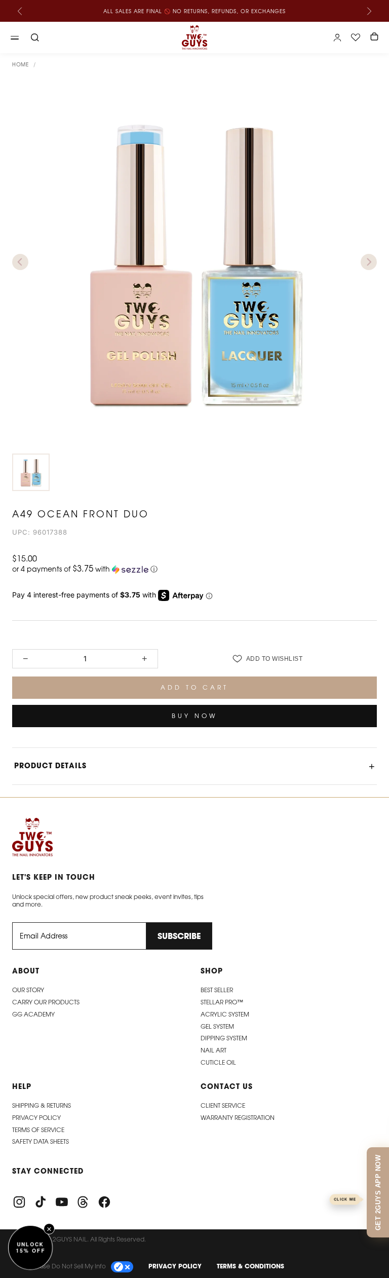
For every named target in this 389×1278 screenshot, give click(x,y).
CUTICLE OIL (218, 1062)
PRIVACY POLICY (175, 1266)
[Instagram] (19, 1202)
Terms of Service (38, 1130)
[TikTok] (40, 1202)
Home (20, 64)
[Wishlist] (356, 37)
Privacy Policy (36, 1117)
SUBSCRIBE (179, 936)
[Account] (337, 37)
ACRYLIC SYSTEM (225, 1014)
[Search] (35, 37)
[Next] (369, 11)
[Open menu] (14, 37)
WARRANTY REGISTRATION (238, 1117)
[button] (194, 569)
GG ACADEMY (33, 1014)
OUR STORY (28, 990)
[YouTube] (62, 1202)
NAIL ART (213, 1050)
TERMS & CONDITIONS (250, 1266)
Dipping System (224, 1038)
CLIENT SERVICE (223, 1105)
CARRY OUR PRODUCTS (46, 1002)
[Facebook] (104, 1202)
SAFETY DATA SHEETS (40, 1141)
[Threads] (83, 1202)
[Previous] (20, 11)
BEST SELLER (217, 990)
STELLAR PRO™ (222, 1002)
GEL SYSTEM (217, 1026)
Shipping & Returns (41, 1105)
